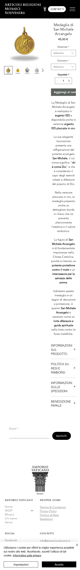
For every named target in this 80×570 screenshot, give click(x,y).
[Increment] (69, 81)
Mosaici (9, 514)
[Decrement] (57, 81)
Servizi (9, 522)
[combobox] (63, 53)
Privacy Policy (48, 511)
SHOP (8, 510)
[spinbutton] (63, 81)
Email (13, 428)
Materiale (63, 46)
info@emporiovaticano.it (55, 540)
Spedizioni (46, 519)
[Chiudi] (74, 547)
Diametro (63, 60)
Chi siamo (11, 518)
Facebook (11, 540)
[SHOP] (32, 510)
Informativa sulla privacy (27, 555)
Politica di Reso (49, 515)
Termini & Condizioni (53, 507)
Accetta (59, 564)
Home (8, 506)
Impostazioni (21, 564)
